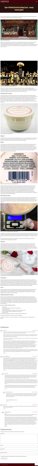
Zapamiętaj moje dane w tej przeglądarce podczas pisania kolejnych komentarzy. (14, 456)
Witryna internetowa (3, 452)
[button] (36, 1)
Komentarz (2, 433)
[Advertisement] (19, 54)
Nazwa (1, 445)
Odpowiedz (6, 388)
